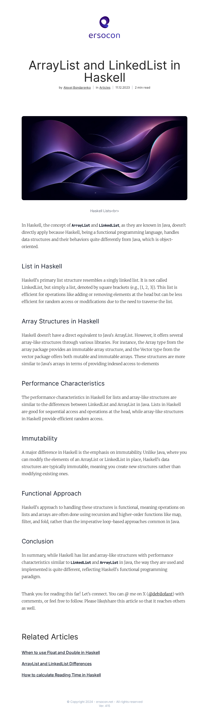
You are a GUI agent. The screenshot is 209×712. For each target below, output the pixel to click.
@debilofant (160, 593)
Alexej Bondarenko (77, 87)
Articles (104, 87)
